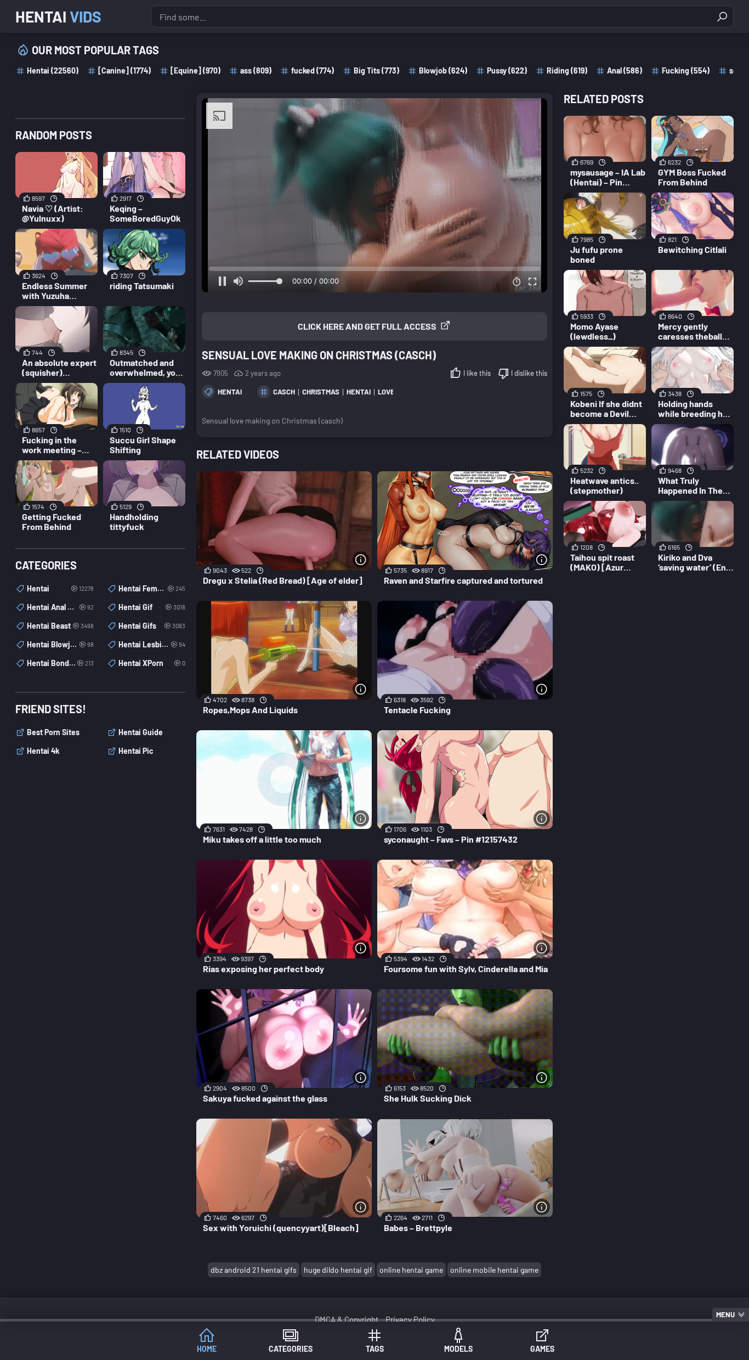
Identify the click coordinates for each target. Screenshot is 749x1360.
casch (284, 392)
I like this (477, 373)
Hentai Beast (60, 625)
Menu (725, 1314)
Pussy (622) (507, 70)
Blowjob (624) (443, 70)
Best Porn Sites (53, 732)
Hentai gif (151, 607)
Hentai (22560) (52, 70)
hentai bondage (60, 663)
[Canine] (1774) (124, 70)
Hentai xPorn (151, 663)
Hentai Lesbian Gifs (151, 644)
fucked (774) (312, 70)
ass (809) (255, 70)
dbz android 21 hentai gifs (254, 1269)
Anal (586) (624, 70)
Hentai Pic (136, 750)
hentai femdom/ (151, 588)
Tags (375, 1348)
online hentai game (411, 1269)
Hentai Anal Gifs (60, 607)
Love (386, 392)
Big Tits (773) (376, 70)
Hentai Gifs (151, 625)
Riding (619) (567, 70)
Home (207, 1348)
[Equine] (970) (195, 70)
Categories (291, 1348)
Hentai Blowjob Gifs (60, 644)
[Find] (722, 16)
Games (542, 1348)
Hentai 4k (43, 750)
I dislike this (529, 373)
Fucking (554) (686, 70)
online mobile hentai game (494, 1269)
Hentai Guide (140, 732)
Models (458, 1348)
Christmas (320, 392)
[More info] (361, 559)
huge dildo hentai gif (338, 1269)
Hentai (58, 16)
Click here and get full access (367, 326)
